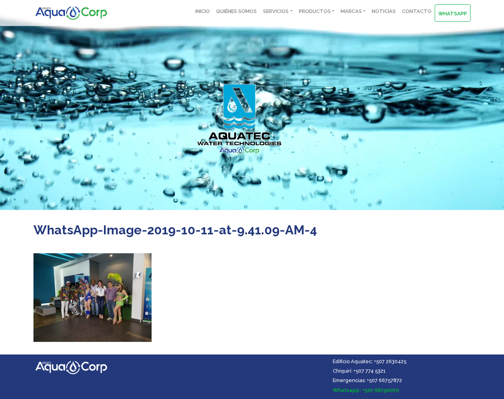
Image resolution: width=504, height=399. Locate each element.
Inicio (202, 11)
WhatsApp (452, 14)
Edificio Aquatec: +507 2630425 (369, 361)
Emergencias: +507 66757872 (367, 380)
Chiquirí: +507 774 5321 (359, 371)
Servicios (276, 11)
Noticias (384, 11)
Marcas (351, 11)
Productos (315, 11)
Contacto (417, 11)
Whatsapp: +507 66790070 (366, 390)
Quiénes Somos (236, 11)
